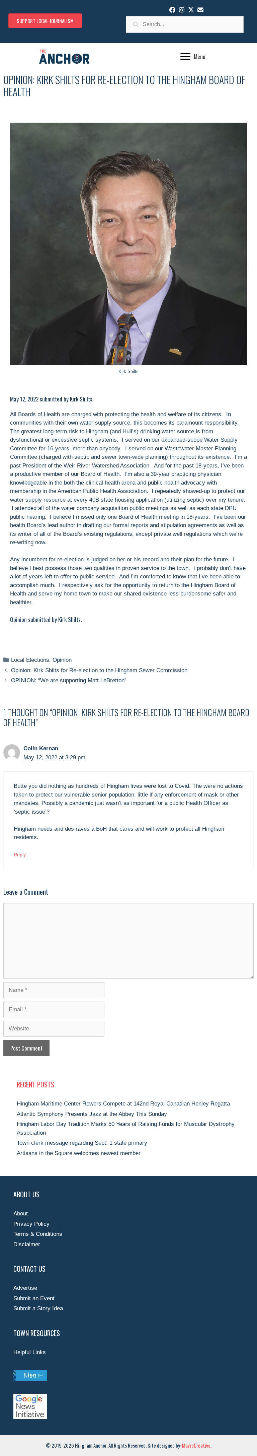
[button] (172, 10)
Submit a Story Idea (38, 1308)
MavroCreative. (196, 1445)
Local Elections (30, 660)
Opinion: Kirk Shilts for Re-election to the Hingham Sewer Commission (99, 670)
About (20, 1213)
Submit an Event (34, 1298)
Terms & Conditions (37, 1234)
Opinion (62, 660)
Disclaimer (26, 1244)
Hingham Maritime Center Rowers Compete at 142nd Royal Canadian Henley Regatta (123, 1103)
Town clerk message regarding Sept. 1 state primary (82, 1143)
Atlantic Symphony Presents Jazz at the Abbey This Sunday (92, 1114)
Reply (20, 854)
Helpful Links (29, 1352)
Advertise (25, 1288)
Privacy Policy (31, 1224)
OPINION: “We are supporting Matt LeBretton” (68, 680)
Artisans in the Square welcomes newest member (79, 1153)
